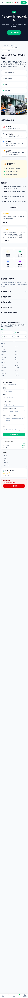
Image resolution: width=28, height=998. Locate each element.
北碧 (11, 45)
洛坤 (3, 360)
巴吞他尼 (4, 368)
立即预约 (24, 2)
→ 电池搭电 (5, 457)
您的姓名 (5, 388)
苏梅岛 (17, 375)
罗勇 (16, 360)
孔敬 (16, 349)
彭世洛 (3, 362)
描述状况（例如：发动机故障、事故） (12, 415)
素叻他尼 (4, 357)
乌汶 (16, 357)
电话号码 (5, 395)
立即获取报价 (15, 32)
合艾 (3, 354)
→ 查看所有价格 (6, 465)
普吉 (16, 346)
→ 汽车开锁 (5, 459)
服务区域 (6, 45)
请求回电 (15, 486)
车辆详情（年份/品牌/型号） (10, 408)
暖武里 (17, 365)
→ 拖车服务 (5, 455)
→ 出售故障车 (5, 460)
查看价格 (23, 443)
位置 (4, 426)
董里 (3, 370)
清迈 (3, 346)
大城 (16, 362)
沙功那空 (4, 373)
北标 (3, 375)
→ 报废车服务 (5, 462)
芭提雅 (3, 349)
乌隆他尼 (4, 352)
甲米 (16, 370)
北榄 (3, 365)
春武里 (17, 368)
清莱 (16, 354)
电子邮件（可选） (7, 401)
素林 (16, 373)
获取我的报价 (14, 434)
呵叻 (16, 352)
